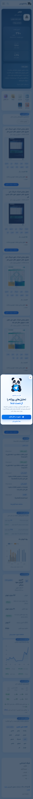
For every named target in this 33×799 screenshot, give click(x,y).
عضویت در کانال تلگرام (15, 417)
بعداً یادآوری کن (16, 421)
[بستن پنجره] (30, 377)
